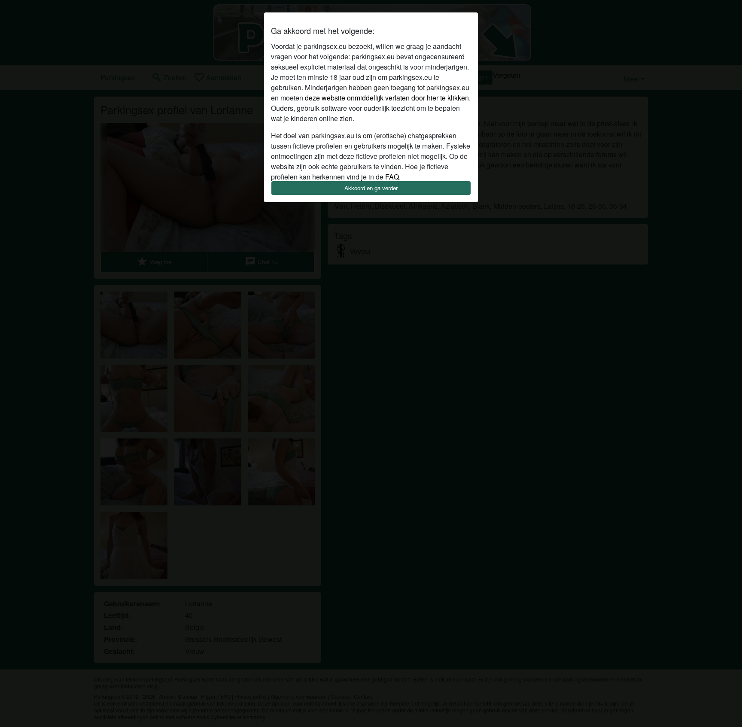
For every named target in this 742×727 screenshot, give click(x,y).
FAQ (392, 177)
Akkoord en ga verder (371, 188)
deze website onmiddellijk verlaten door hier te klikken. (388, 98)
